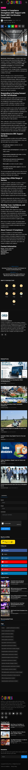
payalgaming (13, 606)
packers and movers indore (7, 633)
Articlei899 (12, 727)
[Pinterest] (20, 713)
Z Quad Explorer (4, 431)
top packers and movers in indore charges (10, 648)
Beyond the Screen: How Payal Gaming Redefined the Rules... (17, 604)
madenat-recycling (4, 407)
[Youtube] (13, 713)
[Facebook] (2, 713)
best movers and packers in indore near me (11, 675)
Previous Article (14, 266)
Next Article (13, 272)
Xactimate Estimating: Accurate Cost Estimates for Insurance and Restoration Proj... (14, 269)
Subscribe (24, 756)
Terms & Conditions (5, 766)
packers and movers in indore (13, 627)
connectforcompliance (6, 320)
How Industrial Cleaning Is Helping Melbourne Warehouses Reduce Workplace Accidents (14, 274)
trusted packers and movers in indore (9, 651)
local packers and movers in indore (9, 660)
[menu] (1, 2)
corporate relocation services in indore (10, 657)
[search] (26, 2)
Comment (3, 511)
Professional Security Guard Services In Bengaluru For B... (14, 485)
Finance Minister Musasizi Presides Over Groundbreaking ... (19, 596)
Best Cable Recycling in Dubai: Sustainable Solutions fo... (11, 405)
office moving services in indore (8, 678)
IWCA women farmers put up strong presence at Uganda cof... (19, 589)
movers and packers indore (7, 636)
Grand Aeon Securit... (5, 487)
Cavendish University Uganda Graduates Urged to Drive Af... (17, 581)
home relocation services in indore (9, 669)
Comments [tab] (4, 495)
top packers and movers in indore (9, 642)
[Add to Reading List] (23, 26)
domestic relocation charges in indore (9, 663)
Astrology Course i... (14, 742)
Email (2, 506)
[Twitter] (6, 713)
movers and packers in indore (8, 630)
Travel (3, 627)
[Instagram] (9, 713)
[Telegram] (17, 713)
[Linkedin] (2, 717)
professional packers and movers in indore (11, 666)
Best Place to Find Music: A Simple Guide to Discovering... (18, 725)
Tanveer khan (13, 735)
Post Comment (5, 528)
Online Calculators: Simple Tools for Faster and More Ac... (13, 461)
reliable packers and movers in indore (9, 654)
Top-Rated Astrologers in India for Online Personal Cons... (19, 740)
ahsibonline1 (3, 439)
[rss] (6, 717)
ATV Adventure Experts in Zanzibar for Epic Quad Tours (13, 429)
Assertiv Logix (3, 383)
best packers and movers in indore (9, 645)
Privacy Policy (14, 766)
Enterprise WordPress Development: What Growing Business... (12, 380)
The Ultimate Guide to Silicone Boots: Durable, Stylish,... (18, 732)
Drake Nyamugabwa (14, 583)
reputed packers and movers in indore (10, 681)
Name (2, 500)
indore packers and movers (7, 639)
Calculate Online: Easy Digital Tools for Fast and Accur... (13, 436)
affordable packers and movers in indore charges (12, 672)
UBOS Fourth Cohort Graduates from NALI (19, 611)
